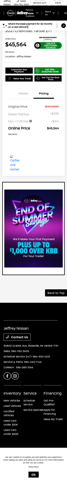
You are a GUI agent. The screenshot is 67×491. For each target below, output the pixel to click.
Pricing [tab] (44, 93)
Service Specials (33, 410)
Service (30, 393)
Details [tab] (23, 93)
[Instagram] (15, 376)
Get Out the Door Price (51, 78)
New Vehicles (12, 400)
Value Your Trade (22, 78)
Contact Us (19, 337)
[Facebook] (7, 376)
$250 (55, 113)
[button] (48, 70)
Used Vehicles (12, 406)
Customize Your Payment (19, 70)
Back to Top (56, 293)
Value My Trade (53, 419)
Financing (53, 393)
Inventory (12, 393)
